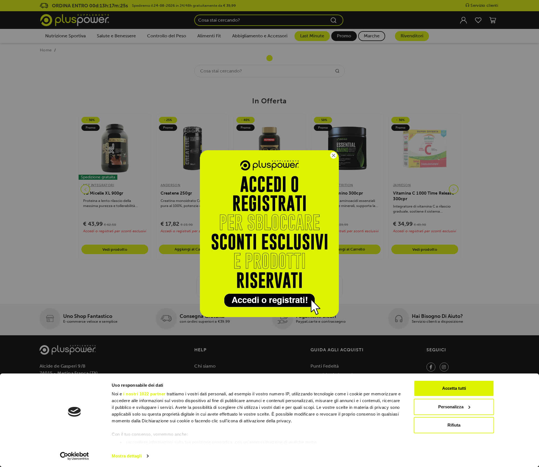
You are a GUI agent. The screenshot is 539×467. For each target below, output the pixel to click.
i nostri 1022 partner (144, 393)
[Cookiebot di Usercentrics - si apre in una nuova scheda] (74, 456)
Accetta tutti (454, 388)
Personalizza (450, 406)
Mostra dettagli (127, 456)
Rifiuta (453, 425)
